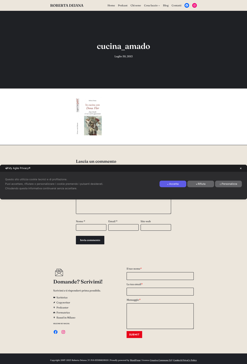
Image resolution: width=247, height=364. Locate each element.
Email (112, 221)
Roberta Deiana (66, 5)
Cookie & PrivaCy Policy (185, 360)
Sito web (146, 221)
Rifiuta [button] (201, 183)
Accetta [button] (174, 183)
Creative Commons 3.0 (161, 360)
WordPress (135, 360)
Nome (80, 221)
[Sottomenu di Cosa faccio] (159, 5)
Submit (134, 334)
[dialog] (123, 182)
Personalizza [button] (229, 183)
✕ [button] (241, 168)
